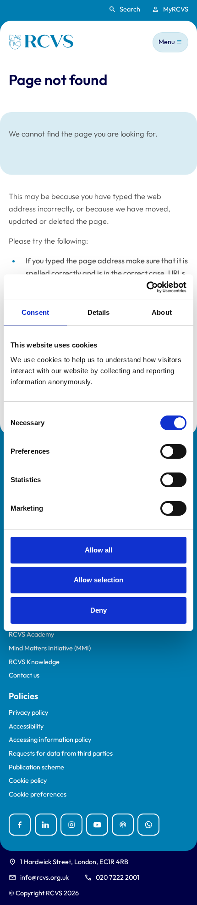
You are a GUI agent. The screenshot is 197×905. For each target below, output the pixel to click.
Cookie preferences (37, 794)
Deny (98, 610)
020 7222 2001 (117, 877)
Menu (167, 42)
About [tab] (162, 312)
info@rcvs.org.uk (44, 877)
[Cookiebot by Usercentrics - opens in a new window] (146, 287)
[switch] (173, 451)
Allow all (99, 550)
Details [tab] (99, 312)
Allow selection (99, 580)
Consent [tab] (35, 312)
